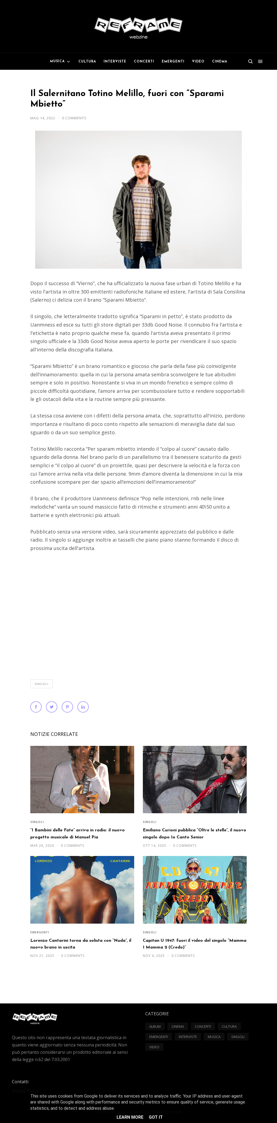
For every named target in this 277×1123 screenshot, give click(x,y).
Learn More (130, 1117)
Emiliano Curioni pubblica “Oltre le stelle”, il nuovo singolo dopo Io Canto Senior (194, 833)
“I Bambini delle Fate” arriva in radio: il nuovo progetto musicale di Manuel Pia (77, 833)
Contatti (20, 1081)
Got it (156, 1117)
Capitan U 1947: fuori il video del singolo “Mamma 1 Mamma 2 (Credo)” (194, 944)
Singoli (41, 684)
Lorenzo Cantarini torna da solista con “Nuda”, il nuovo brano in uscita (80, 944)
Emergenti (39, 932)
